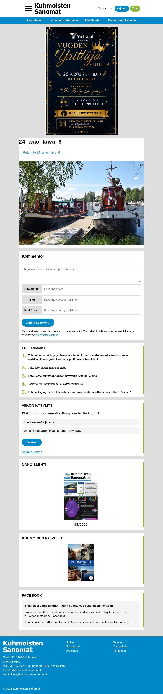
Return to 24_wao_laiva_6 (39, 152)
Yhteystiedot (120, 646)
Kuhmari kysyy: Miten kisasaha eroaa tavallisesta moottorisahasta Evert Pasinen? (80, 392)
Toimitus (118, 642)
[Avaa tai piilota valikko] (28, 8)
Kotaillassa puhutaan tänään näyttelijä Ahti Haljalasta (62, 376)
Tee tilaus (72, 650)
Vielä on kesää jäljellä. (39, 422)
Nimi (32, 299)
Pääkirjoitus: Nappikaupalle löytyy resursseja (55, 384)
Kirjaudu (122, 8)
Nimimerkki (31, 288)
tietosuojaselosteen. (47, 334)
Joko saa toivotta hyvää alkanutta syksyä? (52, 431)
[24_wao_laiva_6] (81, 202)
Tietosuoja (119, 650)
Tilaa (135, 8)
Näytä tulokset (32, 451)
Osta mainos (105, 8)
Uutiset (70, 642)
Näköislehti (73, 646)
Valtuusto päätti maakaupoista (47, 367)
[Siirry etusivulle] (52, 8)
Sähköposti (32, 310)
